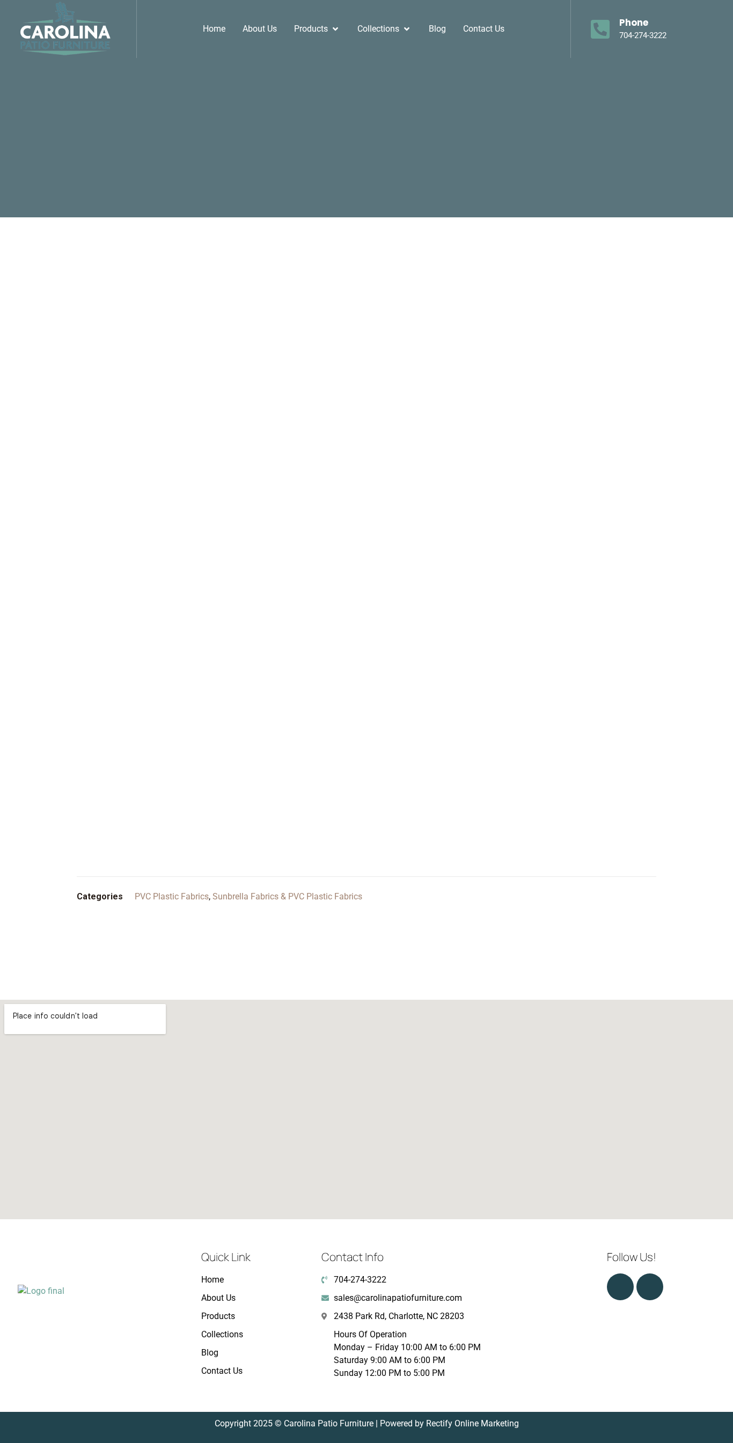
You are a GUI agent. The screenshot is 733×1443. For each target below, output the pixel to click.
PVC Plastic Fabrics (172, 896)
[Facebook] (649, 1286)
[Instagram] (620, 1286)
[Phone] (600, 29)
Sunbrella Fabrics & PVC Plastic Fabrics (287, 896)
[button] (317, 29)
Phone (633, 22)
